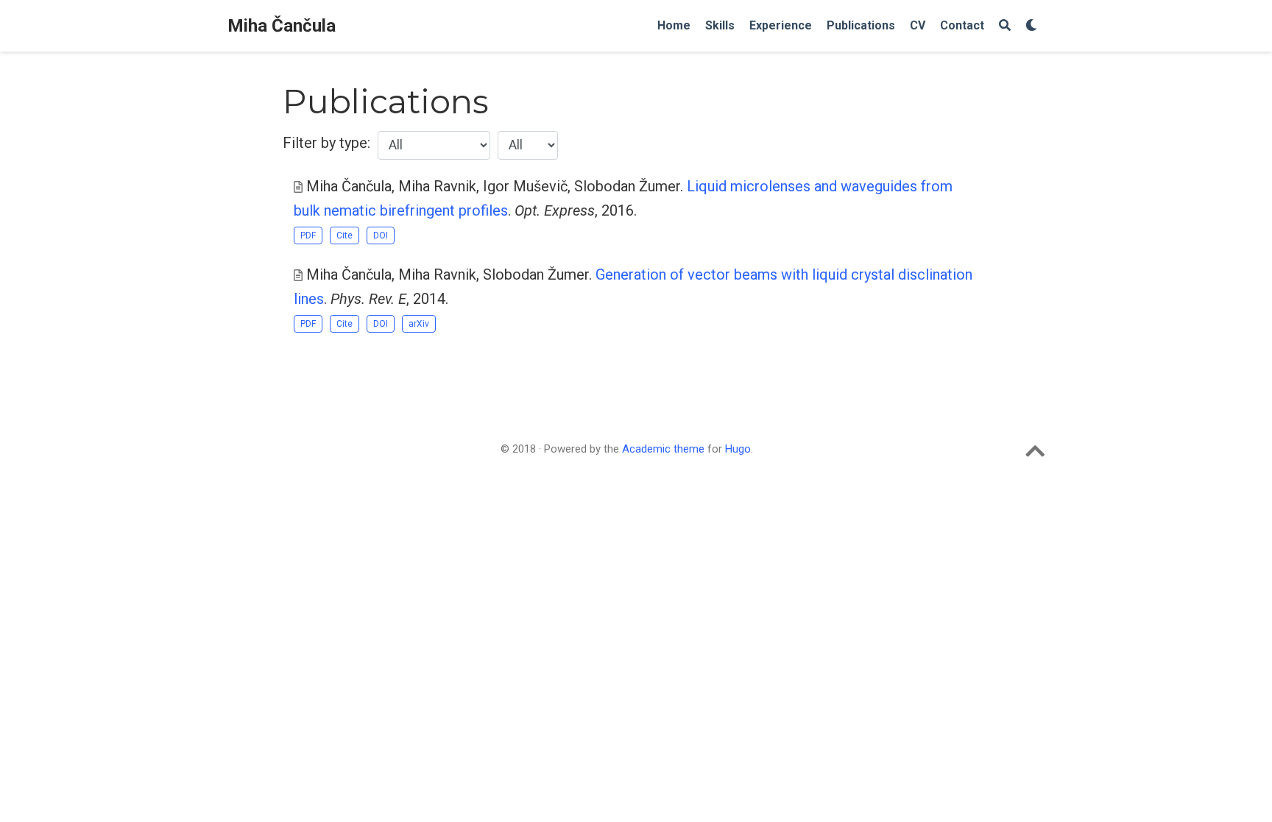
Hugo (738, 449)
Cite (344, 235)
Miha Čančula (281, 25)
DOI (380, 235)
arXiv (419, 324)
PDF (308, 235)
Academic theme (663, 449)
